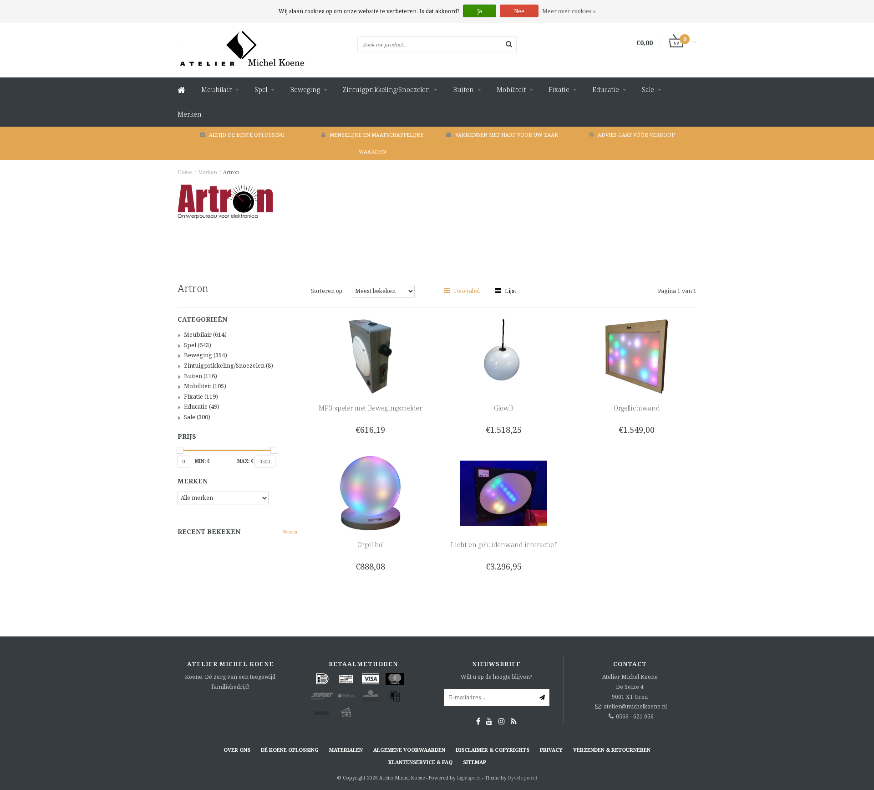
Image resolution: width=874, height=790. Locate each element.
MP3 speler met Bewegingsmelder (370, 408)
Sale (648, 89)
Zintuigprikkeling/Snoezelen (386, 89)
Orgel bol (370, 544)
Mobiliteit (511, 89)
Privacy (551, 749)
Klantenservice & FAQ (420, 762)
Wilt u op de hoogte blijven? (496, 677)
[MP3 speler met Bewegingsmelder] (370, 356)
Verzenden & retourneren (611, 749)
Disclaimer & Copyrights (492, 749)
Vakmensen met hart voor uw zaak (506, 134)
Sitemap (474, 762)
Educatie (605, 89)
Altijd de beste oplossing (247, 134)
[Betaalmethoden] (322, 679)
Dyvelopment (523, 778)
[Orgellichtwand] (636, 356)
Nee (519, 11)
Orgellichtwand (637, 408)
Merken (190, 114)
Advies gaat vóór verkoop (636, 134)
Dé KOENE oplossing (290, 749)
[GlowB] (503, 356)
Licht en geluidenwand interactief (503, 544)
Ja (479, 11)
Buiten (463, 89)
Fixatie (559, 89)
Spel (260, 89)
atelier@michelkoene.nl (635, 706)
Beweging (305, 89)
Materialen (346, 749)
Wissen (290, 531)
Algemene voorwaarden (409, 749)
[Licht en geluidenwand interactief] (503, 493)
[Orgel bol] (370, 493)
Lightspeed (469, 778)
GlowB (503, 408)
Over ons (237, 749)
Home (185, 172)
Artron (231, 172)
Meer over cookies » (569, 11)
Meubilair (216, 89)
